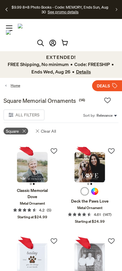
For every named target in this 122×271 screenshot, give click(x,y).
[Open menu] (9, 28)
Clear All (48, 131)
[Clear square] (24, 131)
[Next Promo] (116, 9)
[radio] (85, 191)
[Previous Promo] (7, 9)
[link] (32, 166)
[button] (52, 43)
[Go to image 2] (34, 184)
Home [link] (15, 85)
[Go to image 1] (31, 184)
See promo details (63, 12)
